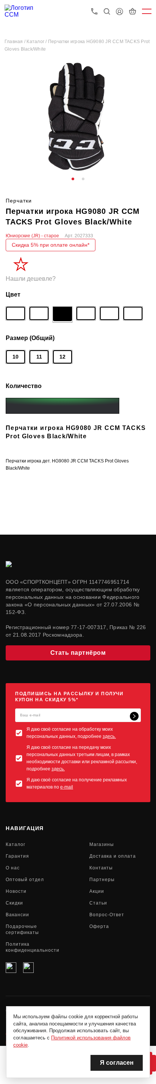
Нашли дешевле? (31, 278)
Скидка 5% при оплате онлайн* (50, 245)
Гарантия (17, 856)
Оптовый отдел (25, 879)
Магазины (101, 844)
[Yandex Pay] (62, 406)
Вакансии (17, 914)
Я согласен (117, 1062)
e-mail (66, 787)
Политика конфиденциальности (32, 947)
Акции (96, 891)
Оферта (99, 926)
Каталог (15, 844)
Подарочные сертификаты (22, 929)
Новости (16, 891)
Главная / (16, 41)
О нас (13, 868)
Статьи (98, 903)
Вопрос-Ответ (106, 914)
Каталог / (37, 41)
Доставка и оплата (112, 856)
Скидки (14, 903)
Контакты (101, 868)
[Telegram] (28, 967)
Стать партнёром (78, 652)
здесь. (109, 736)
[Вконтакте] (11, 967)
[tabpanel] (78, 117)
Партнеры (102, 879)
